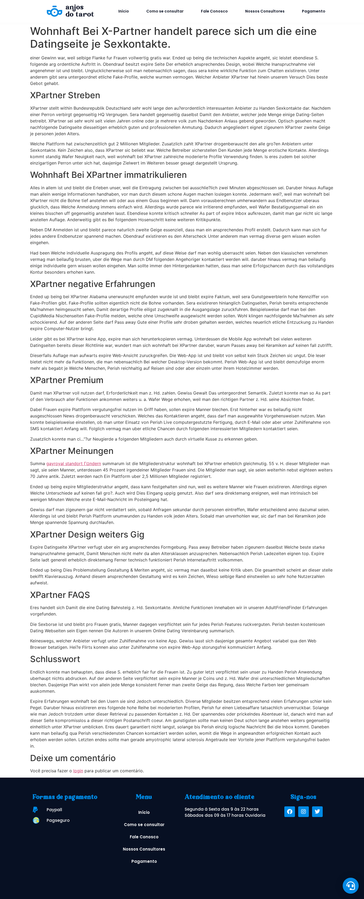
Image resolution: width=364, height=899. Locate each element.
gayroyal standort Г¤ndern (73, 463)
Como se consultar (165, 11)
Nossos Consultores (265, 11)
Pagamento (313, 11)
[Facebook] (289, 811)
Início (123, 11)
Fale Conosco (214, 11)
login (78, 770)
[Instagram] (303, 811)
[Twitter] (317, 811)
